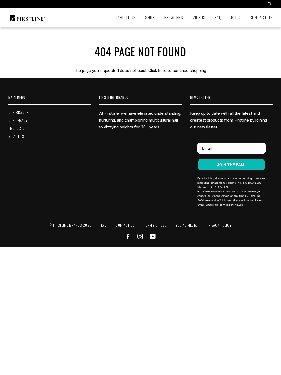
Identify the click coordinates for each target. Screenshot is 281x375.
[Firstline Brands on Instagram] (140, 237)
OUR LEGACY (17, 120)
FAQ (218, 17)
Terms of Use (155, 225)
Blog (235, 17)
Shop (150, 17)
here (162, 70)
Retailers (173, 17)
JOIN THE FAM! (231, 165)
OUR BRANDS (18, 112)
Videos (199, 17)
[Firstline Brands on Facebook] (128, 237)
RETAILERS (16, 136)
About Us (126, 17)
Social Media (186, 225)
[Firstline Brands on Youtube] (153, 237)
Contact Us (261, 17)
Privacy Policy (218, 225)
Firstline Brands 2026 (71, 225)
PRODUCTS (16, 128)
